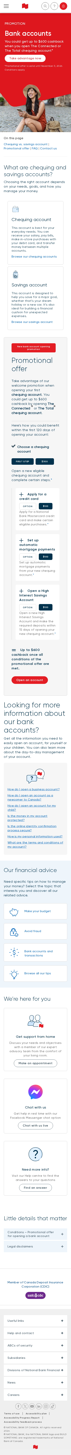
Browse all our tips (37, 973)
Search (45, 6)
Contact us (48, 148)
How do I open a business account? (34, 789)
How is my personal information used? (35, 836)
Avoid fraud (32, 931)
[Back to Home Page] (25, 6)
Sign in (63, 6)
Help (54, 6)
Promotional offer (16, 148)
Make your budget (37, 911)
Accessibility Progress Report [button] (22, 1417)
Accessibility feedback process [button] (23, 1422)
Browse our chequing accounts (34, 256)
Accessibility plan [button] (37, 1413)
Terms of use (12, 1413)
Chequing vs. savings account (26, 144)
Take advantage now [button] (25, 58)
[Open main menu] (6, 6)
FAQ (35, 148)
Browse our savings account (32, 322)
